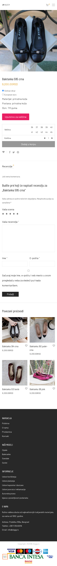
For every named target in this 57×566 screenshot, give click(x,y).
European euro (10, 94)
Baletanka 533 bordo (10, 389)
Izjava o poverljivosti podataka (15, 498)
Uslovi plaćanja (8, 481)
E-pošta (35, 258)
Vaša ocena (8, 209)
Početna (5, 423)
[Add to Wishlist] (4, 152)
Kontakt (5, 436)
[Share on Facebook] (9, 152)
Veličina (7, 129)
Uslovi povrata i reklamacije (13, 489)
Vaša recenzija (10, 221)
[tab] (28, 166)
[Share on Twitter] (13, 152)
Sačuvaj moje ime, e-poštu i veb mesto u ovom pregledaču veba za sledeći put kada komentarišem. (26, 280)
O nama (5, 427)
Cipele (4, 450)
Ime (4, 258)
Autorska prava (8, 493)
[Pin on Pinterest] (18, 152)
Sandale (5, 458)
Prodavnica (7, 432)
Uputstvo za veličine (15, 116)
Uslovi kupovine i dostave (12, 485)
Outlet (4, 463)
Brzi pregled (6, 350)
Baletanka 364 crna (10, 346)
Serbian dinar (9, 91)
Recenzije (8, 166)
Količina (7, 138)
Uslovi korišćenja (9, 476)
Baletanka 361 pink (37, 389)
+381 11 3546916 (15, 526)
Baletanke (6, 454)
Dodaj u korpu (28, 144)
